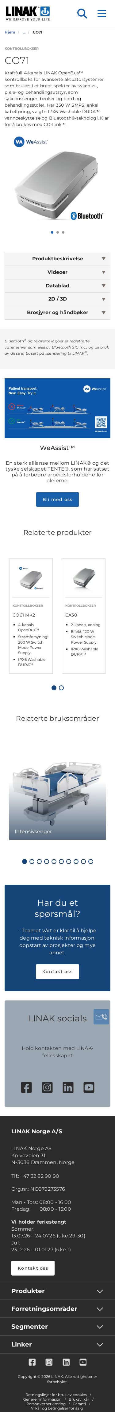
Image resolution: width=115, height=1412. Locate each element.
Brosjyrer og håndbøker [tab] (57, 312)
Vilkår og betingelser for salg (57, 1408)
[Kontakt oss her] (101, 1016)
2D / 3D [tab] (57, 299)
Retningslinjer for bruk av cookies (56, 1395)
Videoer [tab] (57, 272)
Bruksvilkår (79, 1399)
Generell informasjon (42, 1399)
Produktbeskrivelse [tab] (57, 259)
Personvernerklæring (46, 1404)
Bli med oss (58, 499)
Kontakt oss (57, 971)
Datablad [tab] (57, 286)
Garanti (79, 1404)
